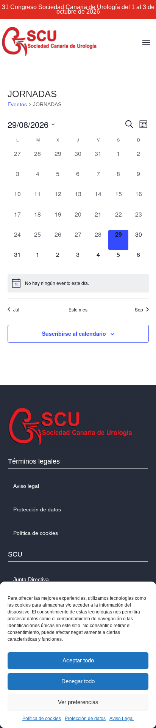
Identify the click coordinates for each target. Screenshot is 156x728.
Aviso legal (26, 486)
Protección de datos (85, 718)
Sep (139, 310)
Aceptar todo (78, 660)
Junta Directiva (31, 579)
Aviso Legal (121, 718)
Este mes (78, 310)
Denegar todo (78, 681)
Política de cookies (41, 718)
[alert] (78, 283)
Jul (16, 310)
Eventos (17, 104)
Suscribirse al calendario (74, 333)
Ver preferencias (78, 702)
